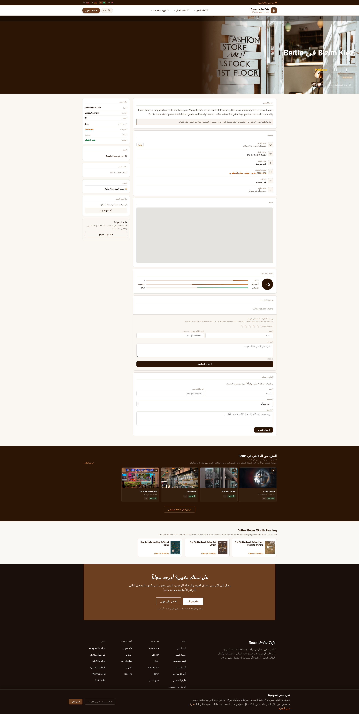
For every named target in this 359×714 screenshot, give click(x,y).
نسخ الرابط (104, 210)
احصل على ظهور (168, 601)
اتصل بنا (128, 667)
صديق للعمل (180, 654)
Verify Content (98, 673)
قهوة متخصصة (179, 661)
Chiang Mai (153, 667)
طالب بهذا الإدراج (106, 234)
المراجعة (270, 342)
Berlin (156, 673)
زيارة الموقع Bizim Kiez (338, 85)
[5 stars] (242, 326)
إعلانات (129, 654)
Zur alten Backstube (148, 491)
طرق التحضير (179, 680)
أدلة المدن (181, 648)
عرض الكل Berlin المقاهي (179, 509)
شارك (318, 85)
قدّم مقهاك (193, 601)
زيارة (140, 144)
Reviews (128, 673)
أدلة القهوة (181, 667)
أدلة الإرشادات (179, 673)
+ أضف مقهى (91, 10)
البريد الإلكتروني (193, 331)
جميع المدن (154, 680)
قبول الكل (76, 701)
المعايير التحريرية (97, 667)
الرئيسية (273, 18)
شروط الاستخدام (97, 654)
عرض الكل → (88, 463)
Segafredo (191, 491)
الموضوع (270, 399)
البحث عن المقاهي (177, 686)
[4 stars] (246, 326)
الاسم (271, 331)
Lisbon (156, 661)
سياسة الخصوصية (97, 648)
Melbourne (154, 648)
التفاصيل (270, 410)
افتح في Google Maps (115, 156)
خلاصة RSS (100, 680)
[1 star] (258, 326)
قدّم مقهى (127, 648)
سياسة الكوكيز (98, 661)
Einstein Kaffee (228, 491)
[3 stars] (250, 326)
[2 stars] (254, 326)
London (155, 654)
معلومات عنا (126, 661)
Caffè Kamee (269, 491)
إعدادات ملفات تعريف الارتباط (100, 701)
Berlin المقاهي (261, 18)
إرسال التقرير (264, 430)
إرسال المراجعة (205, 364)
